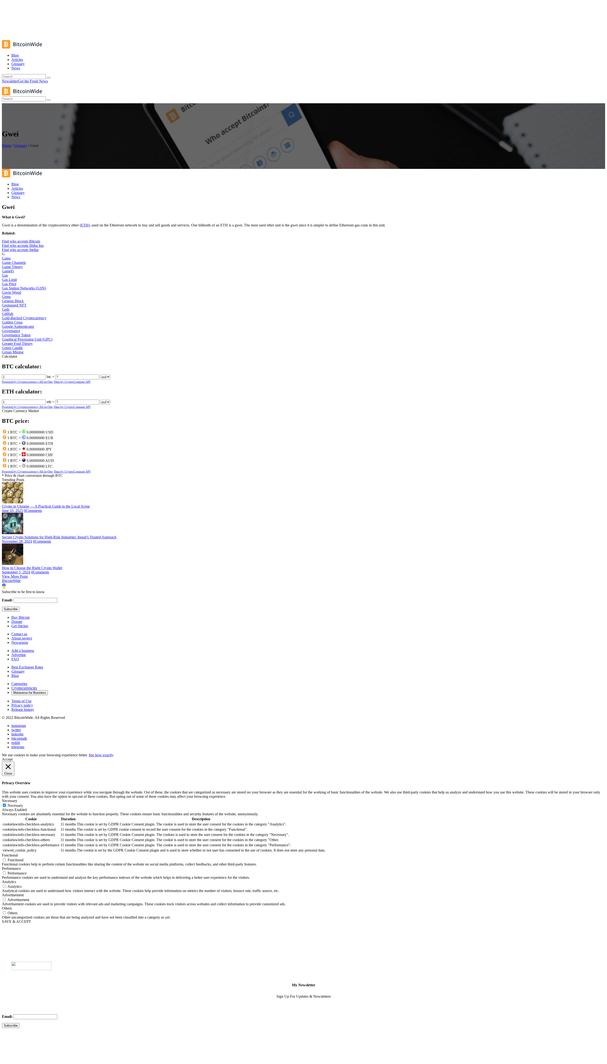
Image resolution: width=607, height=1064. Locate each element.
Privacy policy (22, 705)
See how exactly (101, 755)
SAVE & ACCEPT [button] (16, 922)
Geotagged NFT (14, 305)
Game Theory (12, 267)
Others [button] (7, 908)
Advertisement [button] (13, 895)
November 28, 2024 (17, 541)
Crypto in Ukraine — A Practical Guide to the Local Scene (46, 506)
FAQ (15, 659)
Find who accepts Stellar (20, 250)
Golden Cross (12, 322)
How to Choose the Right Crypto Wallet (32, 568)
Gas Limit (9, 280)
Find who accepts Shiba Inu (23, 245)
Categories (19, 684)
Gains (6, 258)
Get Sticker (19, 626)
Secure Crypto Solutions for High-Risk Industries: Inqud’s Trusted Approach (59, 537)
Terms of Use (21, 701)
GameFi (8, 271)
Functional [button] (10, 855)
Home (6, 146)
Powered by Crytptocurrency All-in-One (27, 381)
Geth (5, 309)
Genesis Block (13, 301)
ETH (84, 225)
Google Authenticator (18, 327)
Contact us (19, 634)
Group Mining (12, 352)
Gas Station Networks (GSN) (24, 288)
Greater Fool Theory (17, 344)
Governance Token (16, 335)
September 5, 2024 (16, 572)
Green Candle (12, 348)
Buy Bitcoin (20, 617)
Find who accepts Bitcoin (21, 241)
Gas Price (9, 284)
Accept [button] (7, 759)
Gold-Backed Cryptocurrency (24, 318)
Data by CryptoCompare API (72, 381)
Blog (15, 676)
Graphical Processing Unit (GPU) (27, 339)
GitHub (7, 314)
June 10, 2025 (12, 511)
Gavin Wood (11, 292)
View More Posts (15, 576)
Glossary (20, 146)
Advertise (18, 655)
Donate (16, 622)
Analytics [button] (9, 882)
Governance (11, 331)
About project (21, 638)
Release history (22, 710)
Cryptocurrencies (24, 688)
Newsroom (19, 642)
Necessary (15, 805)
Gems (6, 297)
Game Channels (14, 263)
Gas (5, 275)
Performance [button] (11, 868)
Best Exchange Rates (27, 667)
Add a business (22, 651)
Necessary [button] (9, 801)
